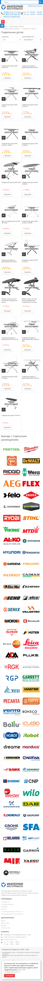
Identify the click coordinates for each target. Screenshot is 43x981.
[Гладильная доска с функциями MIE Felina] (31, 53)
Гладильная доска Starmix (11, 415)
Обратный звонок (35, 6)
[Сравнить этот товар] (4, 60)
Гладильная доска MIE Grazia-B (9, 66)
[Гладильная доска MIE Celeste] (31, 170)
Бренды (3, 925)
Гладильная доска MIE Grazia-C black (9, 144)
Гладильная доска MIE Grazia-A (30, 105)
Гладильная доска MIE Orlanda (30, 261)
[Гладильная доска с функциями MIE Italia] (11, 248)
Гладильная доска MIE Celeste (30, 183)
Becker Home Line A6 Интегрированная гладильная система (29, 300)
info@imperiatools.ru (10, 939)
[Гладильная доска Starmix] (11, 403)
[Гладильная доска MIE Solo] (11, 170)
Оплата (3, 909)
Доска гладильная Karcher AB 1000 (11, 222)
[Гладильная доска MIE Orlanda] (31, 248)
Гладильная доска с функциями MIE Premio (10, 338)
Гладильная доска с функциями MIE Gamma (30, 377)
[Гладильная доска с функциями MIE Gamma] (31, 364)
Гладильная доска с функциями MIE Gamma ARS (30, 339)
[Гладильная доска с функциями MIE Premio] (11, 325)
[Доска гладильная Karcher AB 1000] (11, 209)
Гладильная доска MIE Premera (30, 144)
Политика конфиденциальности (12, 911)
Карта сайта (5, 923)
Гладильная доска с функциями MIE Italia (9, 261)
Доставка (4, 907)
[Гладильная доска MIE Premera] (31, 131)
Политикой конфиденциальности (14, 971)
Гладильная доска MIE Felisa (9, 105)
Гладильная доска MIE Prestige (9, 377)
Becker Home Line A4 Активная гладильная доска (9, 300)
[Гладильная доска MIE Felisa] (11, 92)
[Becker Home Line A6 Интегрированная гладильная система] (31, 286)
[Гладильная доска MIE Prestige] (11, 364)
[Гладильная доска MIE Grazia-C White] (31, 209)
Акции (3, 921)
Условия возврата (7, 904)
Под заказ (7, 78)
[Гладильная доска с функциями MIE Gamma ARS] (31, 325)
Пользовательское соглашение (12, 914)
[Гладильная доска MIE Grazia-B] (11, 53)
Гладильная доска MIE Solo (11, 182)
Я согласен (9, 975)
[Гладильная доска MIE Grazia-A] (31, 92)
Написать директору (11, 16)
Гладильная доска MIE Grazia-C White (30, 222)
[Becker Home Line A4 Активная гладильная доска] (11, 286)
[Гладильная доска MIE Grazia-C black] (11, 131)
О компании (5, 902)
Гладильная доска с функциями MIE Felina (30, 66)
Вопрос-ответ (5, 928)
